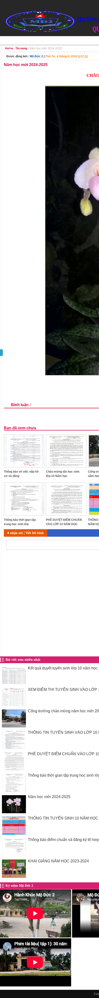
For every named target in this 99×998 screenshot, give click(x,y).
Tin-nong (21, 48)
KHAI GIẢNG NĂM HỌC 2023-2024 (58, 861)
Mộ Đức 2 (36, 56)
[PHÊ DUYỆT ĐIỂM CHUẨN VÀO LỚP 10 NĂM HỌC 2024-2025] (66, 514)
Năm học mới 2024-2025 (49, 797)
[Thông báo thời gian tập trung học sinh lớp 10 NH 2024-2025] (24, 514)
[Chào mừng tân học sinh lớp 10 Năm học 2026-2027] (66, 466)
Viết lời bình (34, 533)
